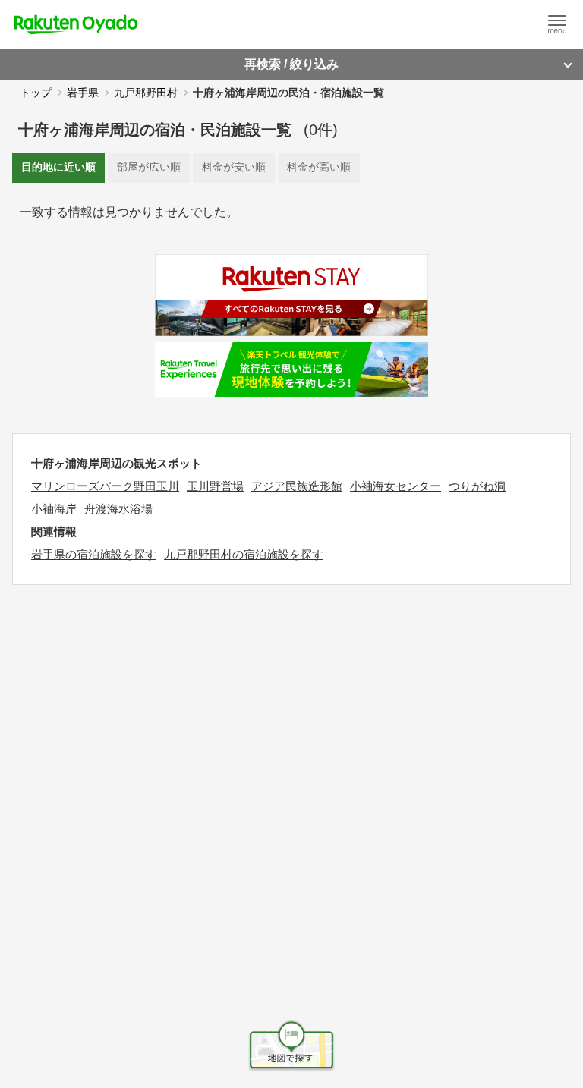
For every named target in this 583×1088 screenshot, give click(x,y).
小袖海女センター (395, 486)
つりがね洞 (477, 486)
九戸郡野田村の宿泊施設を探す (243, 554)
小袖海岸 (54, 508)
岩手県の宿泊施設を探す (93, 554)
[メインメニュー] (557, 24)
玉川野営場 (215, 486)
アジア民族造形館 (296, 486)
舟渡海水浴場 (118, 508)
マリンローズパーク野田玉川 (105, 486)
